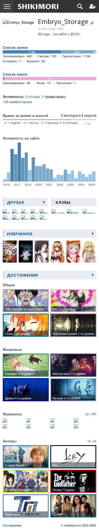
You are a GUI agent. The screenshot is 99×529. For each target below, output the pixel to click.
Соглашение (12, 525)
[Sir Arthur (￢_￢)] (34, 217)
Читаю (43, 83)
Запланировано (17, 56)
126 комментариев (17, 101)
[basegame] (25, 211)
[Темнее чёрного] (14, 420)
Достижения (22, 275)
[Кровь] (61, 420)
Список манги (15, 74)
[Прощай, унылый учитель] (37, 426)
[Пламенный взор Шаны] (14, 426)
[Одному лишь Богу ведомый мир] (37, 420)
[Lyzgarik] (16, 211)
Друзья (15, 202)
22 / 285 (91, 414)
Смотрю (47, 56)
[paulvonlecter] (44, 217)
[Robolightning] (7, 217)
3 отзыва (33, 96)
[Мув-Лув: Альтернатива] (61, 426)
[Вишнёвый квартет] (85, 426)
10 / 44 (91, 441)
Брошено (36, 61)
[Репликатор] (34, 211)
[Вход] (92, 6)
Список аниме (15, 47)
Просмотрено (76, 56)
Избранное (19, 233)
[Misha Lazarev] (16, 217)
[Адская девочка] (85, 420)
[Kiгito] (25, 217)
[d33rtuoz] (44, 211)
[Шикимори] (38, 6)
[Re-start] (7, 211)
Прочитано (65, 83)
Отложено (12, 61)
